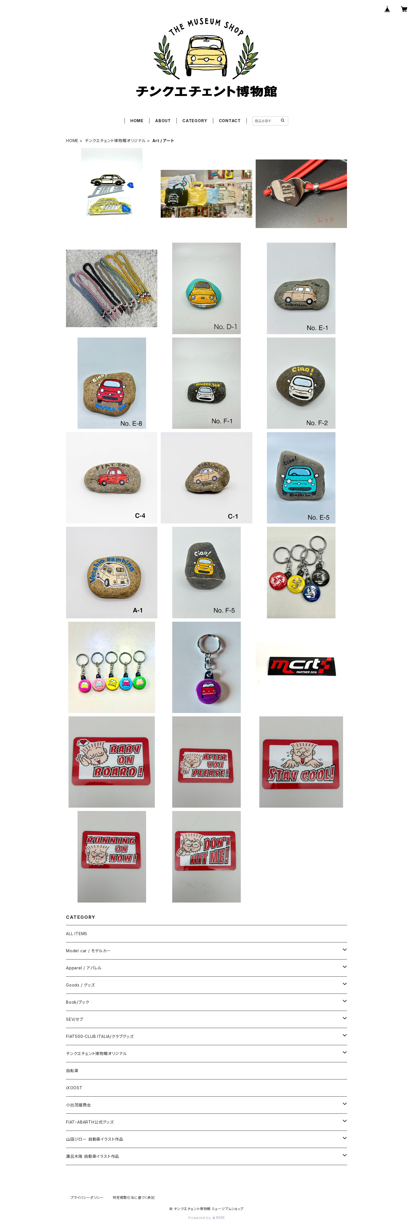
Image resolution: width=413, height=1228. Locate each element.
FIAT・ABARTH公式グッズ (90, 1122)
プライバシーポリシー (87, 1197)
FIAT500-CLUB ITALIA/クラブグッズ (100, 1036)
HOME (137, 120)
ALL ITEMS (76, 933)
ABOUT (163, 120)
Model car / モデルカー (88, 950)
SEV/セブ (74, 1019)
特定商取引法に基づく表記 (134, 1197)
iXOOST (74, 1087)
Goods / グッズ (80, 985)
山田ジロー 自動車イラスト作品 (94, 1139)
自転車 (72, 1070)
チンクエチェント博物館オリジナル (115, 140)
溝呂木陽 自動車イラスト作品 (92, 1156)
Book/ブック (77, 1002)
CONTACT (230, 120)
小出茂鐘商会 (78, 1104)
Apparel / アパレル (84, 967)
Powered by (200, 1218)
